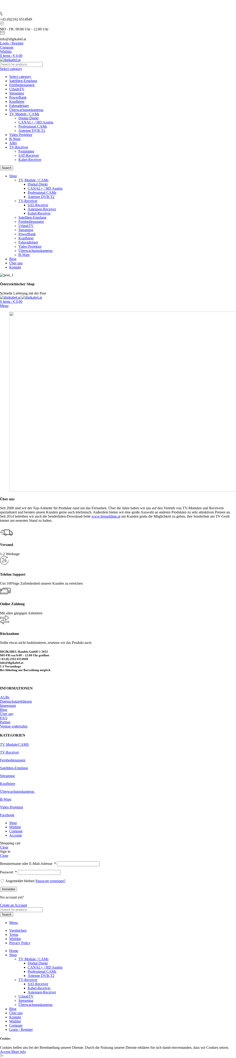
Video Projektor (20, 135)
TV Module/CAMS (14, 744)
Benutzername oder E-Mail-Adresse (28, 864)
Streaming (16, 93)
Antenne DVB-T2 (31, 131)
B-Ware (15, 139)
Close (4, 847)
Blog (3, 710)
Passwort (8, 872)
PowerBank (18, 97)
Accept (5, 1052)
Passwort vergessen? (50, 881)
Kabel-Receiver (29, 160)
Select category (20, 77)
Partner (5, 722)
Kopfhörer (16, 101)
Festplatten (26, 151)
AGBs (4, 697)
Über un (6, 714)
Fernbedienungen (22, 85)
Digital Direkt (28, 118)
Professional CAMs (32, 126)
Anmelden (8, 889)
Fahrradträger (19, 106)
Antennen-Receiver (42, 209)
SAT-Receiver (28, 155)
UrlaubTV (16, 89)
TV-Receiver (18, 147)
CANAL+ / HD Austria (35, 122)
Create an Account (13, 905)
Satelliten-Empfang (23, 81)
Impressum (8, 705)
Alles (13, 143)
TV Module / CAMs (24, 114)
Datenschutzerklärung (16, 701)
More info (18, 1052)
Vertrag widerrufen (13, 726)
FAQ (3, 718)
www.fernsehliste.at (105, 516)
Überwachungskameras (26, 110)
